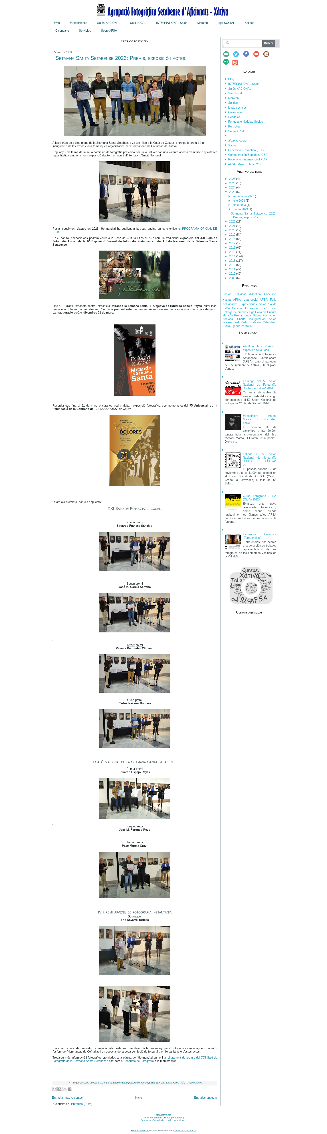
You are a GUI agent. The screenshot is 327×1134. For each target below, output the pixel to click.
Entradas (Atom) (81, 1104)
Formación (269, 315)
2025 (232, 183)
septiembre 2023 (244, 196)
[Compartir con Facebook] (70, 1089)
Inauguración (257, 319)
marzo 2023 (241, 209)
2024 (232, 187)
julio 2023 (239, 200)
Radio (244, 322)
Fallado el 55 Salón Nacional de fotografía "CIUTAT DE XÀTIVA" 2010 (259, 459)
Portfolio (246, 326)
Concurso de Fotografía (138, 1061)
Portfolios (234, 126)
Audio (226, 326)
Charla (241, 319)
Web (57, 22)
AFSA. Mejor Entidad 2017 (245, 164)
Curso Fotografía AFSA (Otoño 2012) (259, 497)
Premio (238, 315)
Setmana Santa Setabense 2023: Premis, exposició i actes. (121, 58)
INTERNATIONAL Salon (171, 22)
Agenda (235, 326)
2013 (232, 260)
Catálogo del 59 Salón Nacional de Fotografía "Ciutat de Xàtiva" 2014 (259, 384)
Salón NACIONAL (108, 22)
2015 (232, 252)
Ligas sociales (237, 107)
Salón (152, 1082)
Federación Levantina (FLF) (246, 150)
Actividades (230, 304)
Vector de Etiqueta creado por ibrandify (163, 1117)
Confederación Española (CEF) (248, 154)
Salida (272, 304)
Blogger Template (140, 1130)
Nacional (228, 319)
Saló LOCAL (138, 22)
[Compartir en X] (65, 1089)
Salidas (249, 22)
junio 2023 (240, 205)
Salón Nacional (232, 308)
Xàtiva (176, 1082)
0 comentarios (194, 1082)
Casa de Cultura (92, 1082)
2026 (232, 178)
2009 (232, 278)
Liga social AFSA (255, 299)
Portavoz (255, 322)
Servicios (85, 30)
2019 (232, 234)
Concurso (107, 1082)
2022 (232, 221)
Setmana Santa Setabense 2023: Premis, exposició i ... (253, 215)
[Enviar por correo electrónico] (54, 1089)
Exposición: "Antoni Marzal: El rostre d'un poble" (259, 419)
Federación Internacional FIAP (247, 159)
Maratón (202, 22)
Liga (251, 312)
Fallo (273, 299)
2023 (232, 192)
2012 (232, 265)
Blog (231, 79)
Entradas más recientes (67, 1097)
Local (248, 315)
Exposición (119, 1082)
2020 (232, 230)
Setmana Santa (163, 1082)
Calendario (62, 30)
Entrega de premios (235, 312)
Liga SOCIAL (226, 22)
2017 (232, 243)
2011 (232, 269)
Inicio (138, 1097)
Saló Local (235, 93)
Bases (257, 315)
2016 (232, 247)
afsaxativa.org (237, 140)
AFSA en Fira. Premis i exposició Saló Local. (259, 348)
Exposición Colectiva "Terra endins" (259, 536)
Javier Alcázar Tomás (185, 1130)
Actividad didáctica (247, 294)
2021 (232, 226)
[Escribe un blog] (59, 1089)
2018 (232, 239)
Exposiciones (78, 22)
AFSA (237, 299)
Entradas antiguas (206, 1097)
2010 (232, 273)
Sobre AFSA (109, 30)
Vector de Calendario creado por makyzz (163, 1120)
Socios (226, 294)
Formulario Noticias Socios (245, 121)
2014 (232, 256)
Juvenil (144, 1082)
